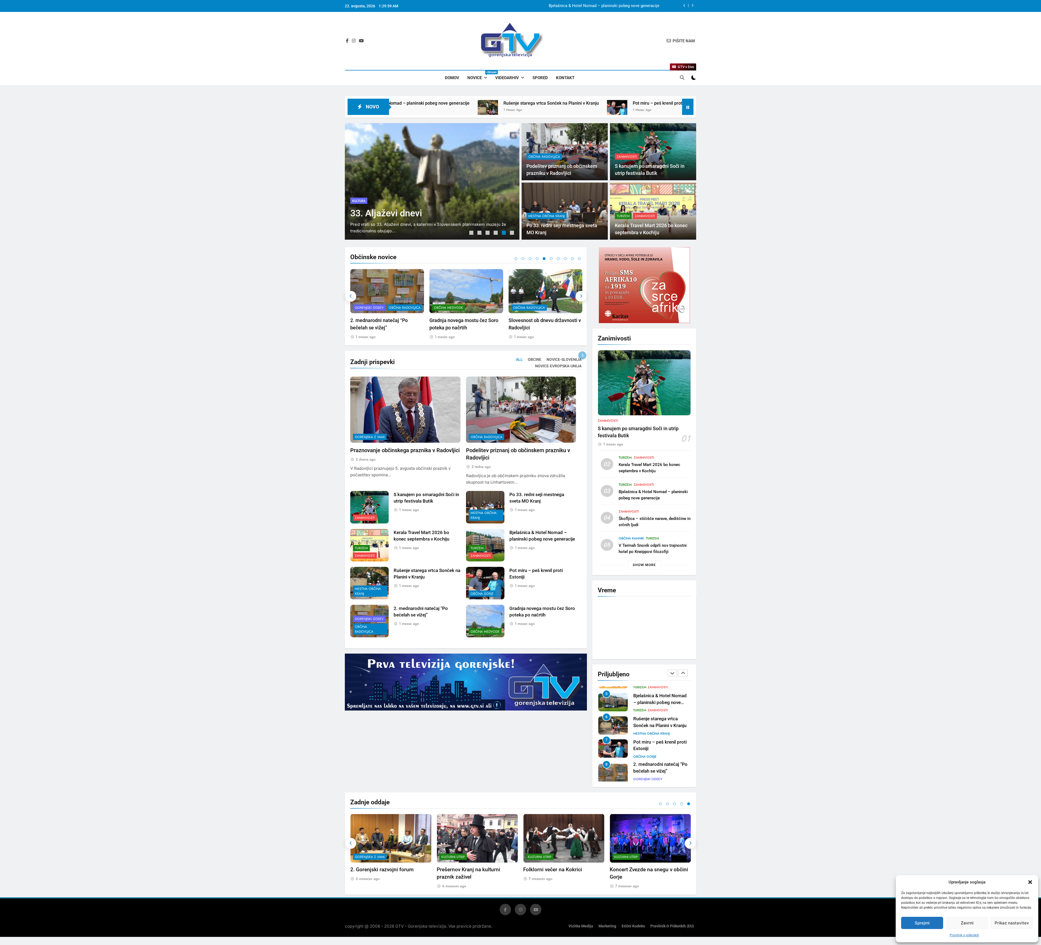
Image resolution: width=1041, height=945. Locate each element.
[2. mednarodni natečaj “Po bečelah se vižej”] (584, 110)
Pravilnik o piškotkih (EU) (672, 923)
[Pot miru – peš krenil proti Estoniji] (485, 110)
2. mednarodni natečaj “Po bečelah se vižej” (642, 103)
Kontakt (565, 77)
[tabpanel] (432, 181)
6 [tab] (512, 233)
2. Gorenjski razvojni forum (382, 867)
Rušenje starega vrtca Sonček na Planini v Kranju (419, 103)
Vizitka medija (580, 923)
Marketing (607, 923)
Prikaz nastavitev (1012, 922)
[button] (1030, 882)
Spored (540, 77)
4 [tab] (496, 233)
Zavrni (967, 922)
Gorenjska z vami (370, 437)
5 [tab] (504, 233)
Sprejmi (922, 922)
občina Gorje (482, 593)
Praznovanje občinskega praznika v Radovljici (405, 450)
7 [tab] (558, 258)
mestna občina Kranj (546, 216)
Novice (479, 75)
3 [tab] (488, 233)
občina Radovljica (368, 190)
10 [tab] (579, 258)
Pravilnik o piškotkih (964, 935)
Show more (644, 565)
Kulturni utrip (453, 854)
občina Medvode (369, 307)
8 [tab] (565, 258)
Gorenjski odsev (369, 618)
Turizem (623, 216)
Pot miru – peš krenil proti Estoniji (533, 103)
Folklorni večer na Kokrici (552, 867)
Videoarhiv (507, 77)
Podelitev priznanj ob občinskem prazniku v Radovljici (611, 6)
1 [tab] (472, 233)
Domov (452, 77)
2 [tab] (480, 233)
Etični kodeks (633, 923)
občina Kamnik (631, 538)
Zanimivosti (627, 156)
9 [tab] (572, 258)
